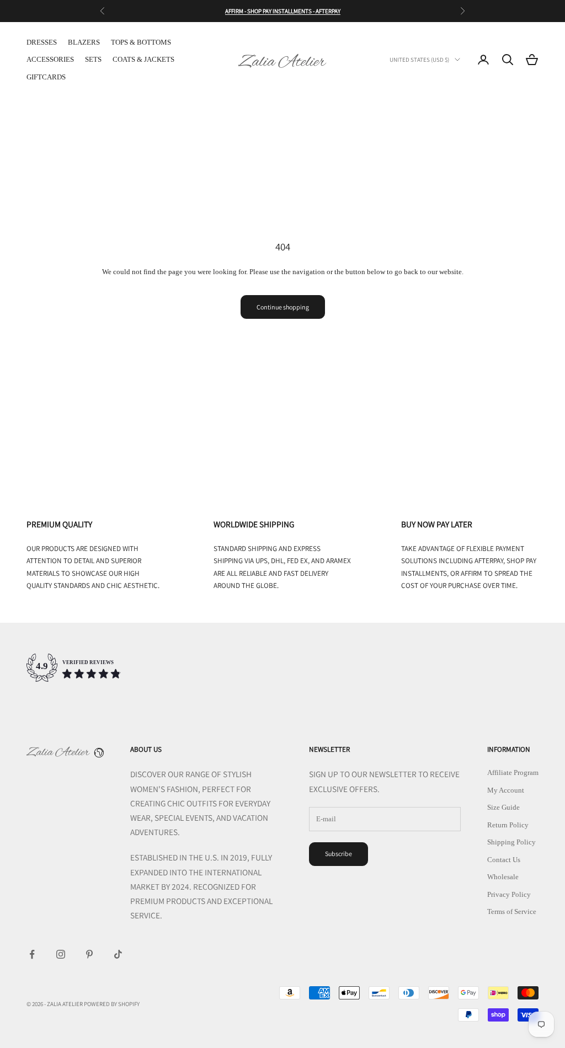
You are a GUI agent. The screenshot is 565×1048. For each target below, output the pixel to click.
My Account (505, 790)
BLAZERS (84, 42)
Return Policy (508, 825)
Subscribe (338, 853)
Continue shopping (283, 307)
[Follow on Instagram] (60, 954)
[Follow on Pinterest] (89, 954)
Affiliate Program (513, 772)
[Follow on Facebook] (32, 954)
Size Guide (503, 807)
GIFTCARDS (46, 77)
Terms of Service (511, 911)
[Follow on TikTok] (118, 954)
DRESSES (41, 42)
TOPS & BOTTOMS (141, 42)
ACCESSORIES (50, 59)
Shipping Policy (511, 842)
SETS (93, 59)
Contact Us (503, 859)
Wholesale (503, 877)
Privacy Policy (509, 894)
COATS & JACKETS (143, 59)
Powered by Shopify (112, 1004)
